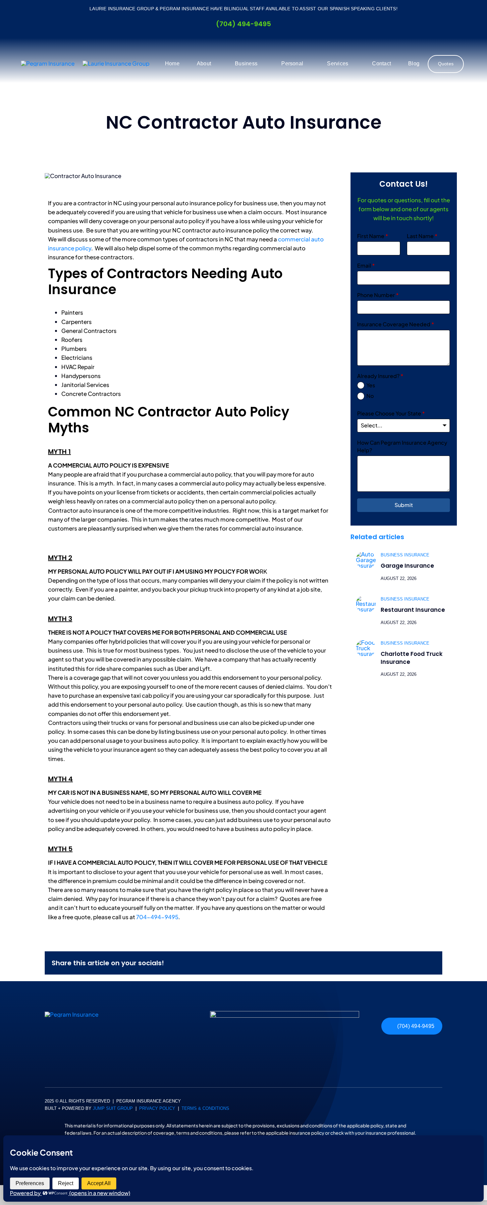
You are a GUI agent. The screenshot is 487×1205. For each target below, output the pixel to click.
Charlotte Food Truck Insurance (412, 658)
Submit (404, 504)
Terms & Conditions (205, 1108)
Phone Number (378, 294)
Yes (370, 385)
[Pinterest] (419, 962)
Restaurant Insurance (413, 610)
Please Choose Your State (391, 413)
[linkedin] (47, 1114)
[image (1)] (284, 1013)
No (370, 395)
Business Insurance (405, 554)
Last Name (422, 235)
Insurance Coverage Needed (395, 324)
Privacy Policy (157, 1108)
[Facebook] (377, 962)
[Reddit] (398, 962)
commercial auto (191, 474)
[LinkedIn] (409, 962)
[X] (387, 962)
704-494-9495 (157, 916)
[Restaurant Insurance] (366, 598)
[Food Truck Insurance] (366, 642)
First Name (372, 235)
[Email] (430, 962)
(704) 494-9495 (243, 24)
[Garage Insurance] (366, 554)
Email (366, 265)
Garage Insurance (407, 566)
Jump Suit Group (113, 1108)
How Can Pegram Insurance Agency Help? (402, 446)
